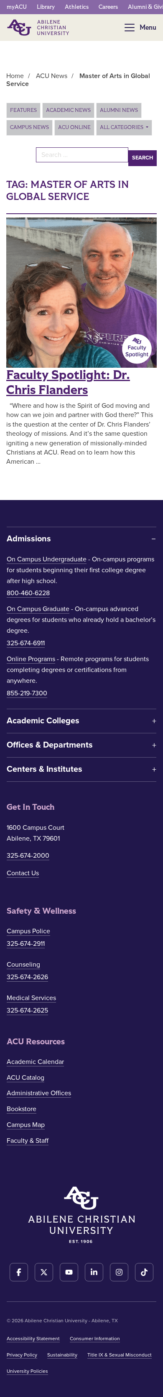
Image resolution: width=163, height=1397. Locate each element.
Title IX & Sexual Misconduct (119, 1355)
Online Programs (31, 659)
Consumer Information (95, 1338)
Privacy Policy (22, 1355)
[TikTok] (144, 1272)
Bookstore (21, 1109)
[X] (44, 1272)
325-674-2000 (28, 855)
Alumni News (119, 110)
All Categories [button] (122, 127)
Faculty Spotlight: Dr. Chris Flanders (68, 383)
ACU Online (74, 127)
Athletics (77, 6)
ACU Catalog (25, 1078)
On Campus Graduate (38, 609)
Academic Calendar (35, 1062)
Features (23, 110)
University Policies (27, 1371)
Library (46, 6)
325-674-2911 (26, 944)
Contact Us (23, 873)
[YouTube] (69, 1272)
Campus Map (26, 1125)
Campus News (29, 127)
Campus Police (28, 931)
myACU (17, 6)
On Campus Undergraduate (47, 559)
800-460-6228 (28, 593)
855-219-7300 (27, 693)
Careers (108, 6)
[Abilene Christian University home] (39, 27)
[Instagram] (119, 1272)
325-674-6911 (26, 643)
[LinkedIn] (94, 1272)
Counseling (23, 964)
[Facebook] (19, 1272)
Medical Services (31, 998)
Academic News (68, 110)
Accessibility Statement (33, 1338)
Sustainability (62, 1355)
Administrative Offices (39, 1093)
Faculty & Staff (27, 1141)
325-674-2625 (27, 1010)
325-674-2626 (27, 977)
